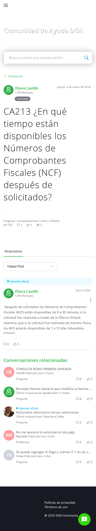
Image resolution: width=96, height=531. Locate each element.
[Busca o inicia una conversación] (86, 58)
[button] (8, 225)
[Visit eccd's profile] (8, 90)
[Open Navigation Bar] (7, 5)
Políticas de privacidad (59, 502)
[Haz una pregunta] (84, 519)
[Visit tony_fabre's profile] (9, 411)
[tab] (13, 252)
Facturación (15, 76)
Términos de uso (56, 507)
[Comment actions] (90, 300)
